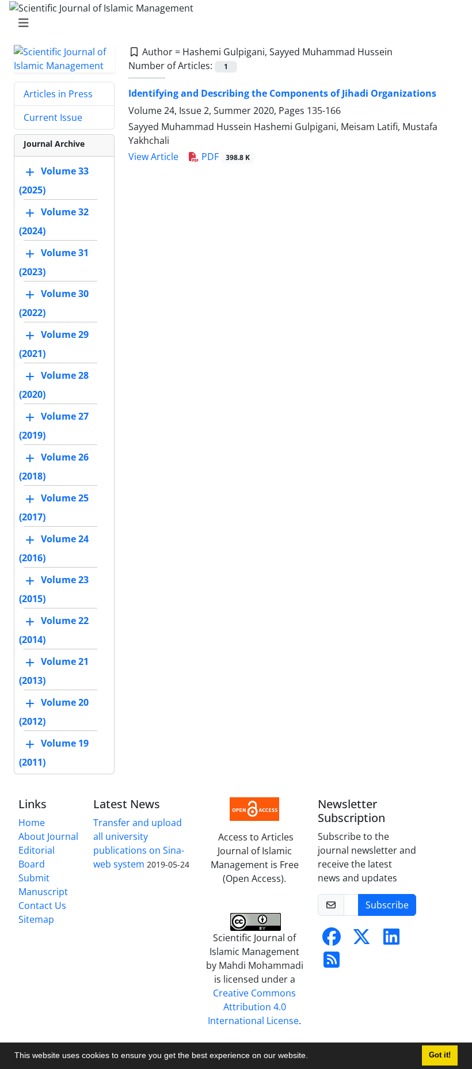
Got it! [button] (440, 1055)
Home (31, 822)
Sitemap (36, 919)
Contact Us (42, 905)
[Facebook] (331, 940)
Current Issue (53, 117)
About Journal (48, 836)
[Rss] (331, 963)
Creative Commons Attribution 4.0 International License (253, 1007)
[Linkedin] (391, 940)
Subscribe (387, 905)
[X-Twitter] (361, 940)
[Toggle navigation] (232, 23)
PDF (224, 156)
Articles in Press (58, 94)
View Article (153, 156)
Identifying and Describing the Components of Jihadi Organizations (282, 93)
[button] (312, 1057)
